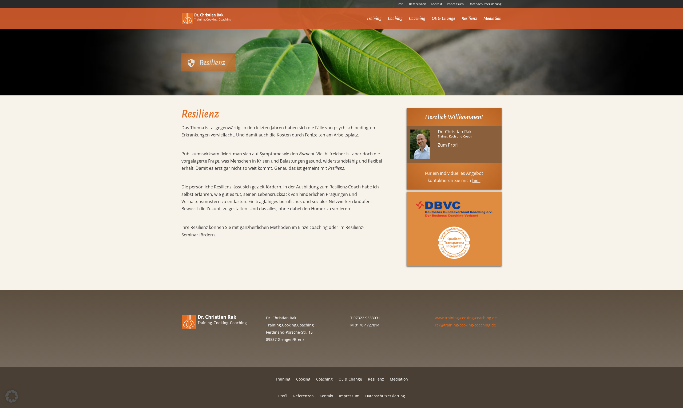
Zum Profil (448, 145)
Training (374, 19)
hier (476, 180)
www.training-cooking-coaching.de (466, 317)
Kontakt (436, 4)
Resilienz (469, 19)
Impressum (455, 4)
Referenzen (417, 4)
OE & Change (443, 19)
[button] (11, 396)
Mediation (492, 19)
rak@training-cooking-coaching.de (465, 325)
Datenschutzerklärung (485, 4)
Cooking (395, 19)
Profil (400, 4)
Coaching (417, 19)
